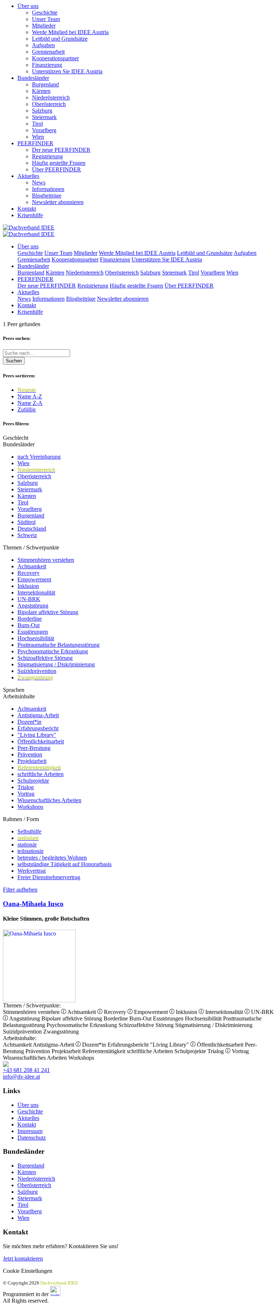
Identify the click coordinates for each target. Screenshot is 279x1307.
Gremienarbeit (48, 52)
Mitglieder (44, 26)
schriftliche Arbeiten (40, 774)
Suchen (14, 361)
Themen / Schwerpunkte (31, 547)
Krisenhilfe (30, 215)
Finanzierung (47, 65)
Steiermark (44, 117)
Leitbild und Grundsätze (60, 39)
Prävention (29, 754)
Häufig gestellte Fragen (58, 163)
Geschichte (44, 12)
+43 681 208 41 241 (26, 1070)
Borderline (29, 619)
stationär (27, 844)
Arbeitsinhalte (19, 696)
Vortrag (26, 794)
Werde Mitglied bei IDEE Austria (70, 32)
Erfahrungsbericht (37, 728)
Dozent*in (29, 722)
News (38, 182)
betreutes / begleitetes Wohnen (52, 858)
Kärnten (41, 91)
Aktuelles (28, 176)
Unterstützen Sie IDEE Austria (67, 71)
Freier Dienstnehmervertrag (48, 877)
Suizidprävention (36, 671)
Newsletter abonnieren (58, 202)
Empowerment (34, 579)
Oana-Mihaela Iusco (33, 904)
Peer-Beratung (33, 748)
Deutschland (31, 528)
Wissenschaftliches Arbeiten (49, 800)
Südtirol (26, 522)
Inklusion (28, 586)
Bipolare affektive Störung (47, 612)
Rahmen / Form (21, 819)
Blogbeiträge (46, 195)
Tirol (37, 124)
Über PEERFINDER (56, 169)
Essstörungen (32, 632)
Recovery (28, 573)
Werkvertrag (31, 871)
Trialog (25, 787)
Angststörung (32, 605)
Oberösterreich (49, 104)
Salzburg (42, 110)
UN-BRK (28, 599)
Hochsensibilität (35, 638)
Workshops (30, 807)
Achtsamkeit (31, 566)
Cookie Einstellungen (27, 1271)
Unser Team (46, 19)
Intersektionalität (36, 592)
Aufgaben (43, 45)
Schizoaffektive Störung (45, 658)
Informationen (48, 189)
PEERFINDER (35, 143)
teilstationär (30, 851)
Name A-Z (29, 396)
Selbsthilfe (29, 831)
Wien (38, 137)
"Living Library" (36, 735)
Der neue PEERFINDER (61, 150)
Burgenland (45, 84)
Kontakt (26, 209)
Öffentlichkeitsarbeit (40, 741)
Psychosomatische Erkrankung (52, 651)
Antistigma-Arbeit (38, 715)
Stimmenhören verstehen (45, 560)
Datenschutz (31, 1138)
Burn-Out (28, 625)
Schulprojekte (33, 781)
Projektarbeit (31, 761)
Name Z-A (30, 403)
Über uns (28, 6)
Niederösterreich (51, 97)
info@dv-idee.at (21, 1076)
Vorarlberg (44, 130)
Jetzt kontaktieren (23, 1258)
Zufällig (26, 409)
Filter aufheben (20, 889)
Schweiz (27, 535)
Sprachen (13, 690)
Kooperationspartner (55, 58)
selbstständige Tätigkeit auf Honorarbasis (64, 864)
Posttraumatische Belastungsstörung (58, 645)
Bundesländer (33, 78)
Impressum (30, 1131)
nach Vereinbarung (39, 457)
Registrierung (47, 156)
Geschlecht (15, 438)
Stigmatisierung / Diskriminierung (56, 664)
